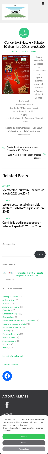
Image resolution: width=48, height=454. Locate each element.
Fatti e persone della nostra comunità (18, 320)
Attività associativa (10, 307)
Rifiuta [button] (23, 443)
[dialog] (24, 434)
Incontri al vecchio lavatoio (14, 324)
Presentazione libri (10, 334)
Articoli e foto (8, 300)
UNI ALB (6, 344)
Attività (32, 51)
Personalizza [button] (24, 449)
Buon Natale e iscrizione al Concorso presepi (24, 156)
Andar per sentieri (10, 296)
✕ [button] (44, 418)
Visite (5, 347)
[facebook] (7, 404)
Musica (5, 330)
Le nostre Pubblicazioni (12, 356)
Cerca (40, 254)
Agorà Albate (19, 52)
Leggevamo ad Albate (11, 327)
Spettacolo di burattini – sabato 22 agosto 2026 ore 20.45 (23, 191)
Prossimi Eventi (9, 337)
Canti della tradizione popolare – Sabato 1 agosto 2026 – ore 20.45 (22, 224)
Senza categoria (9, 341)
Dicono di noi (8, 317)
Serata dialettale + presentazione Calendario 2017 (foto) (22, 149)
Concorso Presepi (10, 313)
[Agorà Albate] (15, 18)
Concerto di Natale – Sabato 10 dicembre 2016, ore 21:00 (24, 44)
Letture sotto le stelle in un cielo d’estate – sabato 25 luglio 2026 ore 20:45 (23, 208)
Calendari (6, 310)
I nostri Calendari (10, 364)
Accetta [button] (24, 436)
